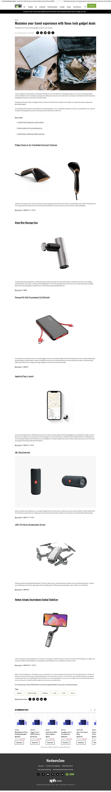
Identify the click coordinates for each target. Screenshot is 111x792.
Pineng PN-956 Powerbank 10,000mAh (32, 297)
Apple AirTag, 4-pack (24, 376)
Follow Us (92, 6)
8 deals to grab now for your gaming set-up (29, 128)
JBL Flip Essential (22, 452)
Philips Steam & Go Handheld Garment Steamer (36, 145)
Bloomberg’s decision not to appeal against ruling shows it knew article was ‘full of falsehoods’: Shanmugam (75, 1)
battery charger (32, 693)
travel (63, 693)
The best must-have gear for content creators (30, 122)
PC (36, 7)
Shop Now (19, 742)
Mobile (30, 7)
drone (72, 693)
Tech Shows (77, 7)
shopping (44, 693)
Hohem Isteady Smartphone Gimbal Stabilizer (36, 599)
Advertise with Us (67, 766)
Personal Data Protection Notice (63, 769)
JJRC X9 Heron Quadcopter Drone (30, 524)
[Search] (85, 7)
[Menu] (24, 7)
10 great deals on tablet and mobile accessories (31, 134)
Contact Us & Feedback (53, 766)
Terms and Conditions (44, 769)
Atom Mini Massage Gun (26, 222)
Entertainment (52, 7)
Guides (62, 7)
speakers (19, 693)
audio (54, 693)
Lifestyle (42, 7)
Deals (69, 7)
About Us (41, 766)
